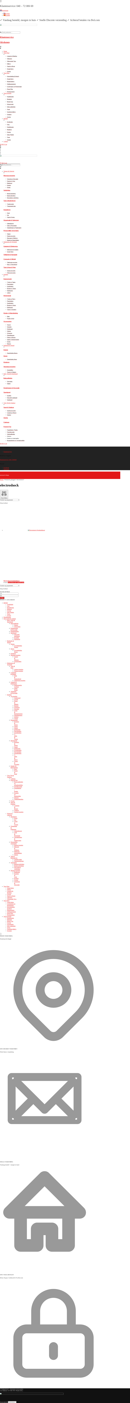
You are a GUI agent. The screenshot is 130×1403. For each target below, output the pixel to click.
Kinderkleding (15, 631)
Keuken (16, 878)
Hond (15, 818)
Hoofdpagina (7, 617)
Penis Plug (10, 913)
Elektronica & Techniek (11, 663)
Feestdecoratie (18, 786)
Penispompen (11, 915)
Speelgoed (7, 392)
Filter (2, 598)
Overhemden (17, 750)
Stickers (16, 797)
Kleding (9, 695)
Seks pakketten (11, 926)
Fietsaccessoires (18, 671)
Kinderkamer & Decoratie (11, 388)
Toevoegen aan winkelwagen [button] (16, 582)
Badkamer (17, 872)
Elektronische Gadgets (18, 686)
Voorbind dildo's (11, 929)
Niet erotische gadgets (10, 618)
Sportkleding (17, 733)
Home (1, 479)
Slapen (16, 625)
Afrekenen (5, 42)
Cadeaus (6, 422)
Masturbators (10, 910)
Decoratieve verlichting (17, 868)
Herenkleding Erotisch (11, 907)
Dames (6, 350)
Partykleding (17, 731)
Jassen (16, 726)
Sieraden (16, 709)
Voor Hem (6, 900)
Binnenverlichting (19, 864)
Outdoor (16, 810)
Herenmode (7, 295)
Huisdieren (7, 210)
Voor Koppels (7, 916)
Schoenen (17, 707)
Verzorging (17, 626)
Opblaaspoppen (11, 912)
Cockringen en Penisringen (11, 904)
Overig (6, 418)
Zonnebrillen (17, 661)
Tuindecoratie (18, 859)
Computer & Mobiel (10, 259)
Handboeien (10, 607)
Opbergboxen (18, 831)
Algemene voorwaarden (16, 1389)
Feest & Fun (7, 426)
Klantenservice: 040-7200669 (8, 459)
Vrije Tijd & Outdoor (10, 776)
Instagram (6, 469)
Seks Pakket (10, 612)
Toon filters (4, 498)
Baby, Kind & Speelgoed (11, 621)
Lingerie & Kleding (10, 892)
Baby (15, 769)
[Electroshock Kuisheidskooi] (41, 542)
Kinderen (6, 362)
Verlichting (7, 190)
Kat (15, 820)
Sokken (16, 717)
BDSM (6, 603)
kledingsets (17, 729)
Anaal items (10, 888)
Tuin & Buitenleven (9, 201)
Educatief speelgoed (17, 635)
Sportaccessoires (18, 812)
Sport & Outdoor (9, 407)
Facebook (6, 467)
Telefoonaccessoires (19, 680)
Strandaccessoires (9, 366)
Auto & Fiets (13, 667)
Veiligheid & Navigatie (10, 254)
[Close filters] (0, 934)
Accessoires (7, 321)
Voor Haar (6, 886)
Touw (8, 614)
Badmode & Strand (10, 641)
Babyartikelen (8, 378)
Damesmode (8, 279)
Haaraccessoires (18, 845)
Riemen (16, 706)
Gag (8, 606)
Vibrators (9, 897)
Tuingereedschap (19, 861)
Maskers (9, 609)
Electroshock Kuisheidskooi (11, 580)
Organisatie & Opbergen (11, 220)
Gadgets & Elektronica (11, 246)
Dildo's (9, 889)
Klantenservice (7, 37)
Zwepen (9, 931)
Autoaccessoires (18, 669)
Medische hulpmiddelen (18, 852)
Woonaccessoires (9, 175)
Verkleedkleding (18, 799)
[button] (65, 47)
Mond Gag (10, 921)
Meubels (9, 919)
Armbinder (10, 604)
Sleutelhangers (18, 715)
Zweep (9, 615)
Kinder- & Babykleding (11, 313)
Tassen (16, 718)
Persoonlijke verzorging (11, 230)
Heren (5, 356)
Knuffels (16, 637)
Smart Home (16, 689)
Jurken (16, 728)
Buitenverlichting (19, 866)
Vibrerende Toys (11, 899)
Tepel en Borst (11, 896)
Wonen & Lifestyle (9, 814)
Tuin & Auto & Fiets (10, 267)
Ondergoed (17, 698)
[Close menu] (0, 1)
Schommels (10, 924)
